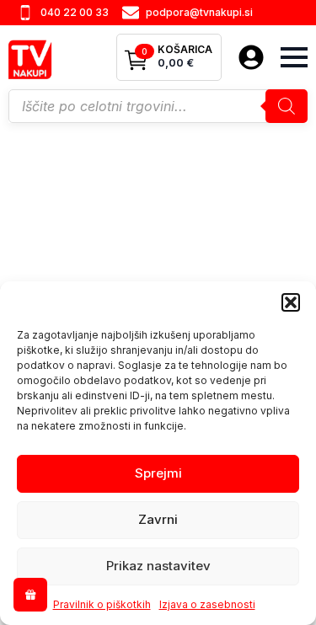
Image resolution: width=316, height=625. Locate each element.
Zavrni (158, 519)
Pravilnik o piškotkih (102, 604)
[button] (290, 302)
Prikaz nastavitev (158, 566)
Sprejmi (158, 473)
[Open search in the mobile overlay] (158, 106)
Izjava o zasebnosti (207, 604)
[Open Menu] (294, 57)
